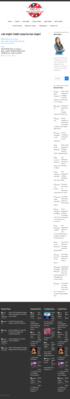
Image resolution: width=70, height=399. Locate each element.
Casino (17, 21)
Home (10, 21)
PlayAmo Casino (30, 26)
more (2, 46)
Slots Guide (58, 21)
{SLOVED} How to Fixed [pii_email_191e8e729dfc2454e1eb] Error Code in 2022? (13, 51)
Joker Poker (47, 21)
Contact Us (53, 26)
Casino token (36, 21)
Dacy (15, 55)
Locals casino (17, 26)
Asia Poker (25, 21)
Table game (43, 26)
